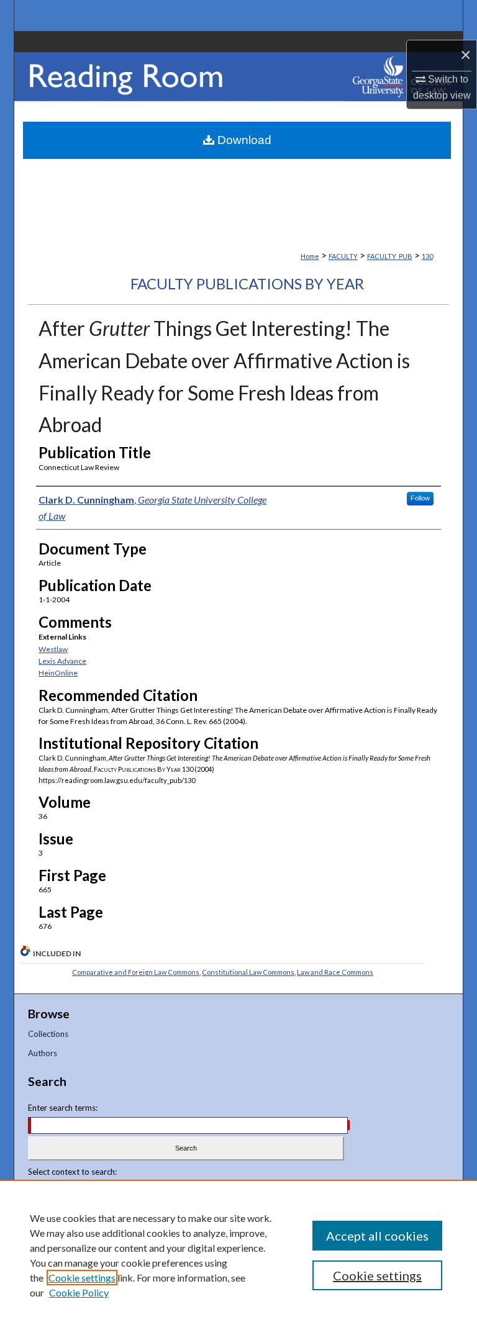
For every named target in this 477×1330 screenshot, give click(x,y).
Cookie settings (82, 1277)
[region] (238, 1255)
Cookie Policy (79, 1292)
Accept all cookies (377, 1235)
